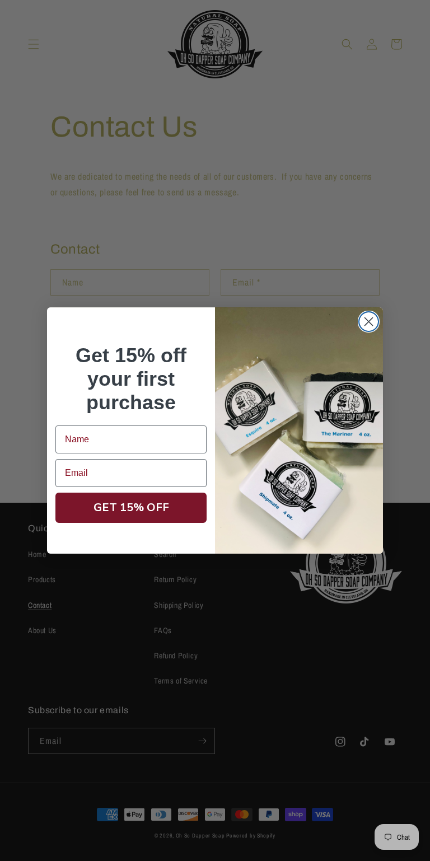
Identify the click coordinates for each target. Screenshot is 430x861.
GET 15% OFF (131, 507)
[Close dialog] (368, 321)
